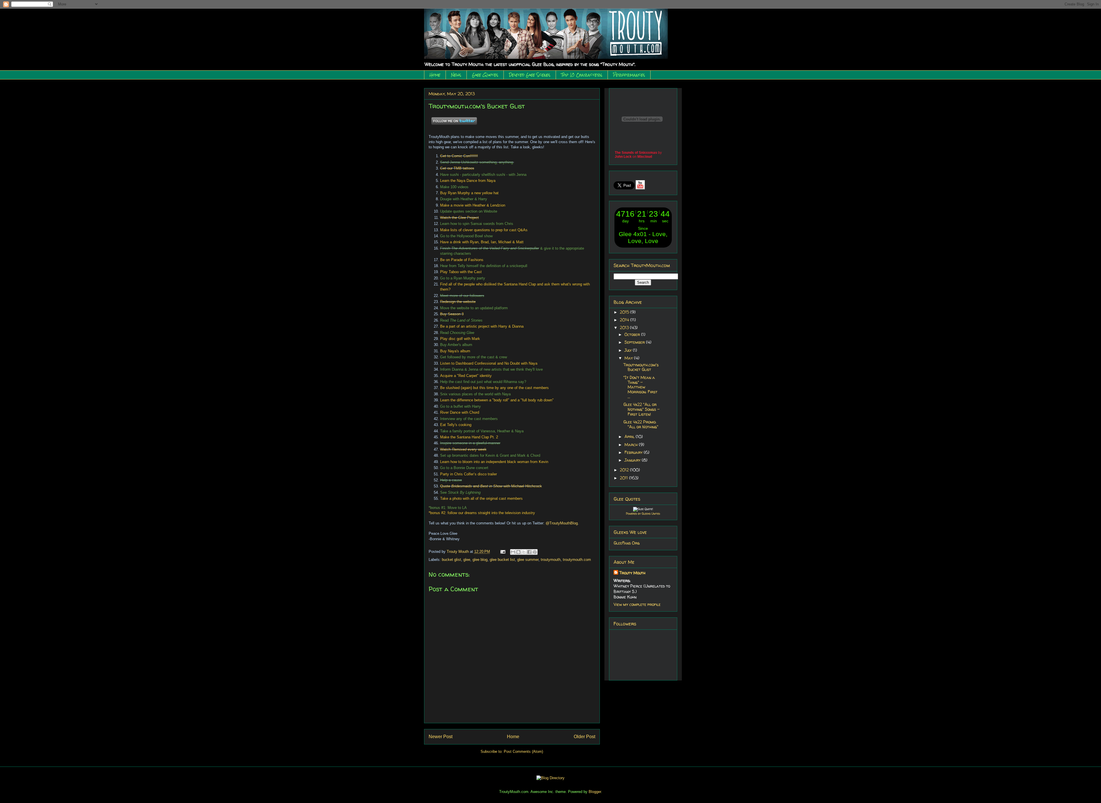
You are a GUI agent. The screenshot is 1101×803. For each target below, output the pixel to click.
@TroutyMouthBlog (562, 523)
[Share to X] (524, 552)
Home (435, 75)
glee (466, 559)
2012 (625, 470)
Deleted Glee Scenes (529, 75)
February (634, 452)
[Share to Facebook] (529, 552)
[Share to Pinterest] (535, 552)
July (628, 350)
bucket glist (451, 559)
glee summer (527, 559)
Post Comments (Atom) (523, 751)
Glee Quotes (485, 75)
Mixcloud (644, 157)
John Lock (623, 157)
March (631, 444)
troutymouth (551, 559)
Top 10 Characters (581, 75)
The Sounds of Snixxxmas (636, 153)
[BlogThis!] (518, 552)
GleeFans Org (627, 543)
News (456, 75)
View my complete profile (637, 604)
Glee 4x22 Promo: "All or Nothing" (640, 424)
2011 (624, 478)
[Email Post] (503, 551)
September (635, 342)
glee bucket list (502, 559)
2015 (625, 312)
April (630, 436)
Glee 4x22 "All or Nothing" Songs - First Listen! (641, 409)
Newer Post (440, 736)
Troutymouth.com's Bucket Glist (641, 367)
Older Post (584, 736)
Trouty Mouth (458, 551)
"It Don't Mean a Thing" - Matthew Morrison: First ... (640, 387)
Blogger (595, 792)
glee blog (480, 559)
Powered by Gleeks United (643, 514)
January (633, 460)
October (632, 334)
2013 (625, 327)
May (629, 358)
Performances (629, 75)
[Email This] (513, 552)
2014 (625, 319)
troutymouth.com (577, 559)
